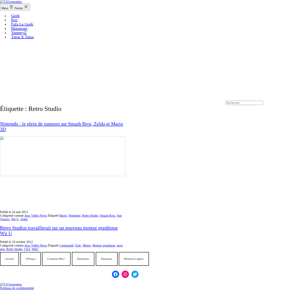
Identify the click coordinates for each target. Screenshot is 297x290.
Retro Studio (90, 215)
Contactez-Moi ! (56, 258)
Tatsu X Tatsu (22, 37)
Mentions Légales (134, 258)
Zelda (24, 219)
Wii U (15, 219)
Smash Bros (107, 215)
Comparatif (66, 245)
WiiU (35, 249)
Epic (78, 245)
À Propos (31, 258)
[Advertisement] (148, 70)
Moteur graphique (103, 245)
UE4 (27, 249)
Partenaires (83, 258)
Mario (63, 215)
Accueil (9, 258)
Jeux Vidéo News (35, 215)
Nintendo (74, 215)
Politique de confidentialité (17, 288)
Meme (87, 245)
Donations (106, 258)
